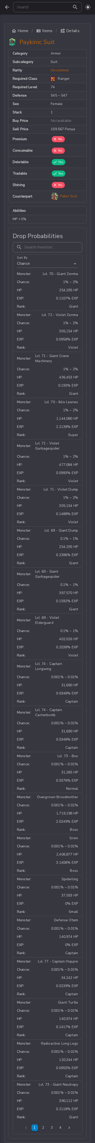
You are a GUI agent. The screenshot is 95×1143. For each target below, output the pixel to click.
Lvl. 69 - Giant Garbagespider (47, 574)
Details (73, 31)
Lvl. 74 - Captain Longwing (48, 666)
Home (23, 31)
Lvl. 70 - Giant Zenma (60, 273)
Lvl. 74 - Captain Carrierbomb (48, 712)
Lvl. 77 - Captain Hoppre (58, 961)
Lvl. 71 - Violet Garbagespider (47, 446)
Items (47, 31)
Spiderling (70, 879)
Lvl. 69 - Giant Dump (61, 530)
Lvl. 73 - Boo (68, 756)
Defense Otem (66, 920)
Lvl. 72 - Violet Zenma (60, 314)
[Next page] (69, 1127)
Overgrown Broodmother (57, 797)
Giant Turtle (68, 1002)
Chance (23, 263)
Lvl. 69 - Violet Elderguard (47, 620)
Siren (73, 838)
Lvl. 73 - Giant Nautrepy (58, 1084)
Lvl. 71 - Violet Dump (61, 489)
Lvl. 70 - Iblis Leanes (61, 402)
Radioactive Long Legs (59, 1043)
